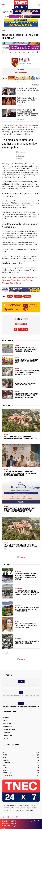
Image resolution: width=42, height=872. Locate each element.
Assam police (23, 125)
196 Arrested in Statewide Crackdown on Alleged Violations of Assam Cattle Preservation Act (27, 372)
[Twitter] (15, 52)
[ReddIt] (33, 52)
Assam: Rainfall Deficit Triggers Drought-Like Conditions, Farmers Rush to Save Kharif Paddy (26, 349)
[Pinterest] (19, 52)
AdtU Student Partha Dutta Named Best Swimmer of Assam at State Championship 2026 (20, 437)
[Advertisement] (21, 850)
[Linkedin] (28, 52)
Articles (18, 571)
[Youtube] (26, 329)
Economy (18, 605)
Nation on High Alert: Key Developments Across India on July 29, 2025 (27, 642)
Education (18, 588)
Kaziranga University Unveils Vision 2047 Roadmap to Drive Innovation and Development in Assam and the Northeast (20, 473)
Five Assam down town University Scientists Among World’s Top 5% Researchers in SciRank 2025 (21, 547)
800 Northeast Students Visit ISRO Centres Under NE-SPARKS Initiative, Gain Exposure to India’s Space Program (27, 592)
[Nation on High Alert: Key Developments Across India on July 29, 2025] (7, 641)
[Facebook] (11, 52)
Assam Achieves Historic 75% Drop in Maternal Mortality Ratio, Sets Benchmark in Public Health (27, 395)
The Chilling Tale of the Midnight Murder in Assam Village (25, 384)
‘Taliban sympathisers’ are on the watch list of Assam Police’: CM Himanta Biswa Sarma (19, 280)
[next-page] (6, 652)
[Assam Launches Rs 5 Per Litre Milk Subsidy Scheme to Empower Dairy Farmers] (7, 360)
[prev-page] (3, 652)
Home (3, 31)
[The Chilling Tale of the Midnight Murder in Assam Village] (7, 383)
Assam (10, 296)
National (18, 638)
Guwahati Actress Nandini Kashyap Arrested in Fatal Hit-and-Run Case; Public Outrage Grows (26, 625)
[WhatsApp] (24, 52)
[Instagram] (19, 329)
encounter (18, 296)
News (6, 434)
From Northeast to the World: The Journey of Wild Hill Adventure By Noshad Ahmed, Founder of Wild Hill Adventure (25, 576)
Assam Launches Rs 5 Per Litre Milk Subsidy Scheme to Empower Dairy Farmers (26, 361)
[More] (38, 52)
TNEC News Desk (21, 72)
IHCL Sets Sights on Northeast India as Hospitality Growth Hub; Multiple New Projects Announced (27, 609)
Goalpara (21, 127)
